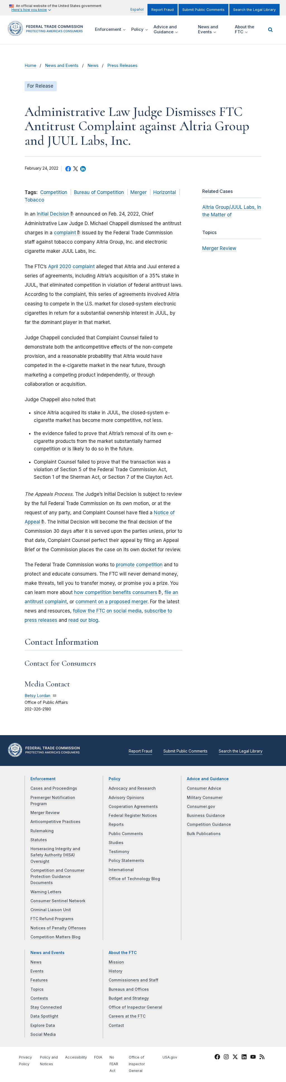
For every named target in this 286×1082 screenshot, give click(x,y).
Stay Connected (46, 1007)
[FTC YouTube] (253, 1057)
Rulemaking (42, 831)
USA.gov (170, 1057)
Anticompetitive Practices (55, 821)
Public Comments (126, 833)
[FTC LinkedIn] (244, 1057)
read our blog (83, 620)
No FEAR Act (113, 1064)
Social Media (43, 1034)
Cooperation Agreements (133, 806)
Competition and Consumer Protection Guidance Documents (57, 876)
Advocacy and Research (132, 788)
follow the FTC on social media (107, 611)
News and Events (61, 65)
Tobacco (34, 200)
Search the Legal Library (254, 10)
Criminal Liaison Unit (50, 910)
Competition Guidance (209, 824)
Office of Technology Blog (134, 879)
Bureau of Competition (99, 192)
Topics (37, 989)
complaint (65, 232)
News (93, 65)
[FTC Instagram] (226, 1057)
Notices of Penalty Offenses (58, 928)
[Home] (47, 32)
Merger (138, 192)
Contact (116, 1025)
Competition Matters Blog (55, 937)
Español (137, 9)
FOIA (98, 1057)
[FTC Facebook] (217, 1057)
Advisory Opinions (126, 797)
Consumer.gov (201, 806)
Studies (116, 842)
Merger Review (219, 248)
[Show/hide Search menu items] (270, 29)
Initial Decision (53, 214)
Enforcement (43, 779)
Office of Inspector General (135, 1007)
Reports (116, 824)
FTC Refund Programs (51, 919)
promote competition (139, 564)
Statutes (38, 840)
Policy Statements (126, 860)
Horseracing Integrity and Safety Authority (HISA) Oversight (55, 855)
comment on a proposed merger (111, 601)
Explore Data (42, 1025)
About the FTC (123, 952)
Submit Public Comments (203, 10)
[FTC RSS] (262, 1057)
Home (30, 65)
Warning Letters (45, 892)
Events (37, 971)
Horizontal (164, 192)
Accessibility (76, 1057)
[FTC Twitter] (235, 1056)
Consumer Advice (204, 788)
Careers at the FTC (127, 1016)
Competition (53, 192)
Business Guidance (206, 815)
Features (39, 980)
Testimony (119, 851)
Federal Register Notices (133, 815)
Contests (39, 998)
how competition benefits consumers (115, 592)
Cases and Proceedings (53, 788)
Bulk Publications (204, 833)
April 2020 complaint (71, 266)
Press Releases (122, 65)
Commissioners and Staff (133, 980)
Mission (116, 962)
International (121, 870)
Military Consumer (205, 797)
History (115, 971)
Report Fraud (162, 10)
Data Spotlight (44, 1016)
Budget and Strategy (129, 998)
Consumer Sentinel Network (57, 901)
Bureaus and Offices (129, 989)
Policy (114, 779)
